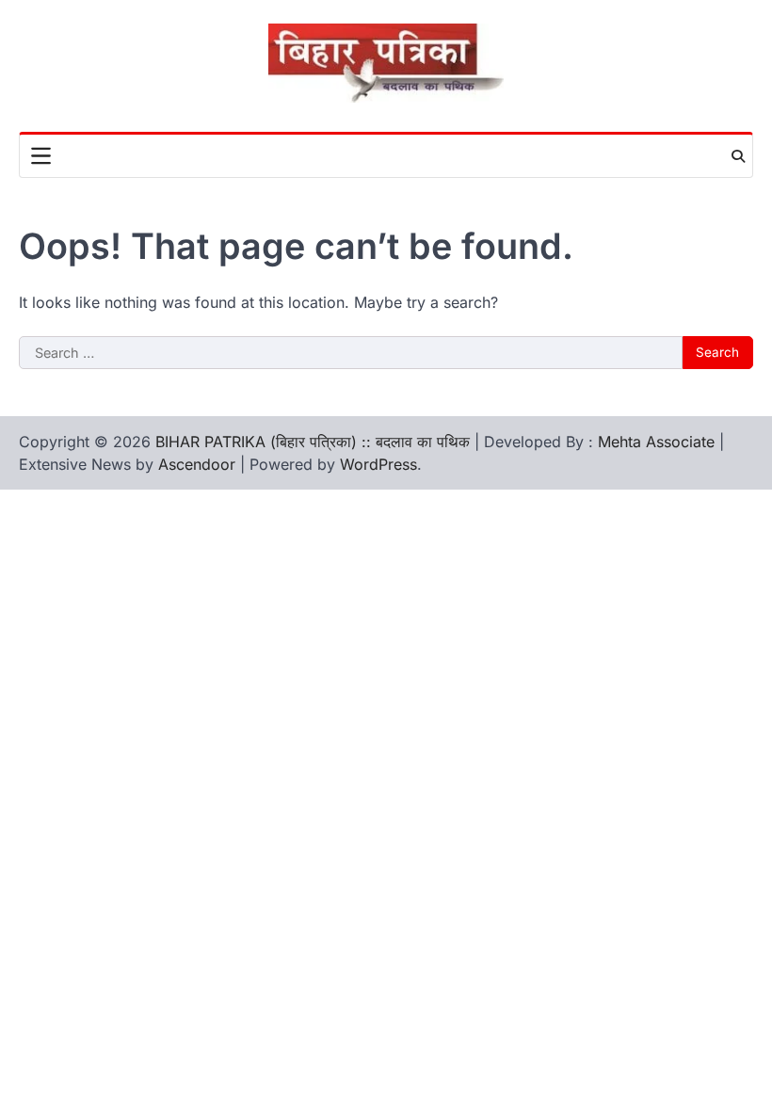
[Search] (738, 156)
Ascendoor (196, 464)
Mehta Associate (658, 441)
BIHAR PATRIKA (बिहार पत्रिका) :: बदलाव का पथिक (312, 441)
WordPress (378, 464)
